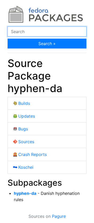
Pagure (59, 216)
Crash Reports (32, 154)
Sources (26, 141)
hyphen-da (25, 193)
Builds (24, 103)
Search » (47, 43)
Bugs (23, 128)
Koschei (25, 167)
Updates (26, 116)
